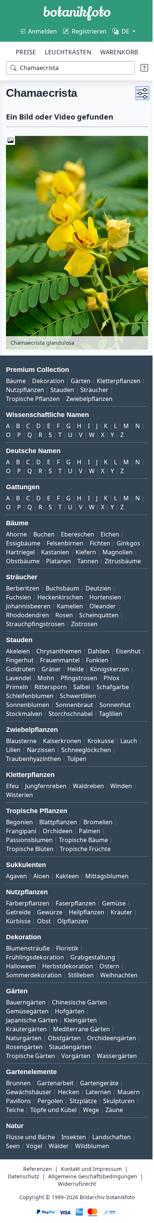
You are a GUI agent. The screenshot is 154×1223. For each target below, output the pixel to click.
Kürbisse (18, 940)
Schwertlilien (24, 714)
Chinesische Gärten (79, 1021)
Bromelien (98, 841)
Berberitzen (22, 598)
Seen (13, 1173)
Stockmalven (62, 723)
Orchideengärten (111, 1056)
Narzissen (64, 768)
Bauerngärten (26, 1021)
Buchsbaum (62, 598)
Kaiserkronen (62, 759)
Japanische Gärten (32, 1039)
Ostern (109, 985)
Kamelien (70, 616)
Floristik (67, 967)
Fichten (100, 544)
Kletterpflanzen (28, 382)
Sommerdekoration (34, 994)
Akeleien (18, 661)
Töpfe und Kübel (91, 1128)
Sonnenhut (21, 723)
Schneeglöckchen (109, 768)
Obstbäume (59, 562)
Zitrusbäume (24, 571)
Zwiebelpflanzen (29, 399)
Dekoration (48, 373)
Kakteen (67, 895)
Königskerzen (25, 688)
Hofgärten (69, 1030)
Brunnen (18, 1102)
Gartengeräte (99, 1102)
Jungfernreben (46, 804)
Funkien (17, 679)
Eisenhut (18, 670)
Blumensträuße (28, 967)
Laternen (98, 1110)
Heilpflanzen (86, 931)
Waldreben (88, 804)
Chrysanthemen (58, 661)
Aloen (41, 895)
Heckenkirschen (60, 607)
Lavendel (63, 688)
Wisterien (19, 813)
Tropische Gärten (30, 1074)
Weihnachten (119, 994)
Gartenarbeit (55, 1102)
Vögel (34, 1173)
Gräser (80, 679)
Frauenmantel (91, 670)
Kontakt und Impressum (88, 1196)
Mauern (17, 1119)
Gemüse (114, 922)
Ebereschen (77, 535)
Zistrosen (84, 634)
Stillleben (81, 994)
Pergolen (79, 1119)
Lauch (14, 768)
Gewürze (49, 931)
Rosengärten (24, 1065)
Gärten (80, 373)
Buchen (44, 535)
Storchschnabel (108, 723)
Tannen (124, 562)
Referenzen (35, 1196)
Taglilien (17, 732)
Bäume (16, 373)
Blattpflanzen (58, 841)
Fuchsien (18, 607)
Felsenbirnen (65, 544)
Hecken (68, 1110)
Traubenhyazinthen (33, 777)
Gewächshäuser (29, 1110)
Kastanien (85, 553)
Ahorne (16, 535)
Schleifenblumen (92, 705)
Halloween (21, 985)
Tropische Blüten (29, 867)
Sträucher (20, 390)
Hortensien (105, 607)
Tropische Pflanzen (67, 390)
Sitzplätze (112, 1119)
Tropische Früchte (85, 867)
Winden (121, 804)
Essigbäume (23, 544)
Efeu (12, 804)
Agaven (16, 895)
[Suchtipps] (138, 67)
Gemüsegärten (27, 1030)
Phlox (57, 696)
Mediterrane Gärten (81, 1048)
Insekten (73, 1164)
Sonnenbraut (117, 714)
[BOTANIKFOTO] (77, 13)
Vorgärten (75, 1074)
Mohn (91, 688)
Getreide (18, 931)
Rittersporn (115, 696)
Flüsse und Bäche (30, 1164)
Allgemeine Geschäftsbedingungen (50, 1211)
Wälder (59, 1173)
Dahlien (99, 661)
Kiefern (115, 553)
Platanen (95, 562)
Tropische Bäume (83, 858)
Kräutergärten (26, 1048)
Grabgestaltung (92, 976)
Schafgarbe (45, 705)
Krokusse (100, 759)
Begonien (19, 841)
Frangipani (21, 849)
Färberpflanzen (27, 922)
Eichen (110, 535)
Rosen (64, 625)
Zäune (37, 1137)
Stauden (112, 382)
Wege (14, 1137)
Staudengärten (70, 1065)
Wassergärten (117, 1074)
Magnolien (21, 562)
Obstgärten (64, 1056)
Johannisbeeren (28, 616)
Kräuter (121, 931)
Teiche (53, 1128)
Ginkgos (18, 553)
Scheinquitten (98, 625)
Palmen (89, 849)
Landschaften (111, 1164)
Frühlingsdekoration (35, 976)
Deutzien (98, 598)
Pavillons (47, 1119)
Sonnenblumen (70, 714)
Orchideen (58, 849)
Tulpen (76, 777)
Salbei (14, 705)
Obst (44, 940)
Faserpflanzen (76, 922)
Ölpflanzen (72, 940)
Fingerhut (51, 670)
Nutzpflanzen (75, 382)
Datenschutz (70, 1203)
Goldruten (49, 679)
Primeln (82, 696)
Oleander (102, 616)
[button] (136, 93)
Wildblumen (92, 1173)
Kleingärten (80, 1039)
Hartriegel (50, 553)
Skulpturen (21, 1128)
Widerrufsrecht (123, 1211)
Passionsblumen (29, 858)
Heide (104, 679)
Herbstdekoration (67, 985)
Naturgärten (23, 1056)
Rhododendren (27, 625)
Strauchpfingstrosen (35, 634)
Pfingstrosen (24, 696)
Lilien (36, 768)
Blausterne (21, 759)
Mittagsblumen (107, 895)
